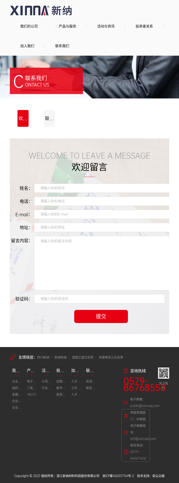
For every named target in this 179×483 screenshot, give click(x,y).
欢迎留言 (24, 118)
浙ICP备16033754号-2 (118, 475)
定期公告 (61, 381)
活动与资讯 (106, 26)
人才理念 (76, 381)
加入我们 (27, 45)
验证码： (24, 299)
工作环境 (76, 387)
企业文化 (17, 401)
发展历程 (17, 394)
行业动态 (47, 387)
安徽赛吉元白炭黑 (111, 357)
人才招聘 (76, 394)
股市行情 (61, 387)
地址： (26, 227)
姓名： (26, 188)
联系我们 (62, 45)
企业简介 (17, 381)
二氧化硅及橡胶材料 (32, 387)
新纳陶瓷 (61, 357)
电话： (26, 201)
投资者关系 (144, 26)
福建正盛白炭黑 (82, 357)
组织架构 (17, 387)
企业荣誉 (17, 407)
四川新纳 (43, 357)
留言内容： (22, 240)
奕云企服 (158, 475)
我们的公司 (29, 26)
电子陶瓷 (32, 381)
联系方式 (50, 118)
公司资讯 (47, 381)
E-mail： (24, 214)
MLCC (32, 394)
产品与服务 (67, 26)
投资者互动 (61, 394)
